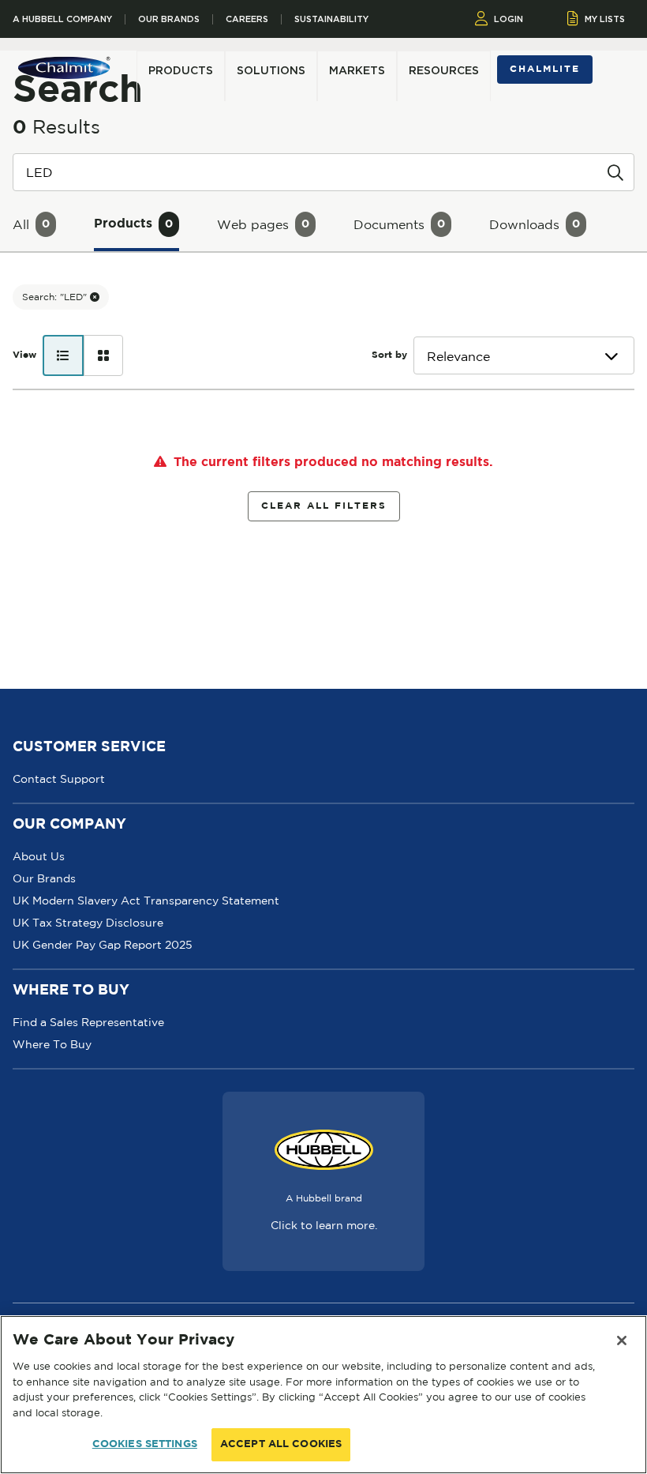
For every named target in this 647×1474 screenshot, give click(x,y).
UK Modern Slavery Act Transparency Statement (146, 900)
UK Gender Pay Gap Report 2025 (103, 944)
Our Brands (169, 19)
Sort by (389, 355)
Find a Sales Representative (88, 1022)
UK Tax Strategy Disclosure (88, 922)
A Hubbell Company (62, 19)
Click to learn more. (324, 1225)
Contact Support (59, 779)
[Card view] (103, 355)
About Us (39, 856)
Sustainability (331, 19)
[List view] (63, 355)
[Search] (615, 171)
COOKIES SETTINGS (144, 1444)
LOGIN (508, 18)
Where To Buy (52, 1044)
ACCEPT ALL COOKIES (281, 1444)
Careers (247, 19)
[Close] (621, 1340)
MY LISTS (605, 18)
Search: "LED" (56, 296)
